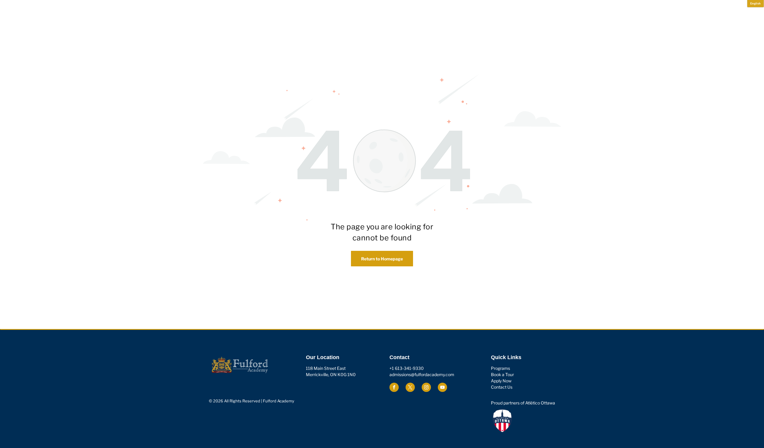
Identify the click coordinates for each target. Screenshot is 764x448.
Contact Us (501, 387)
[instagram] (426, 388)
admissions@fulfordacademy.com (421, 374)
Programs (500, 368)
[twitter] (410, 388)
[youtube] (442, 388)
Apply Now (501, 380)
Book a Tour (502, 374)
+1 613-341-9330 (406, 368)
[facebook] (394, 388)
